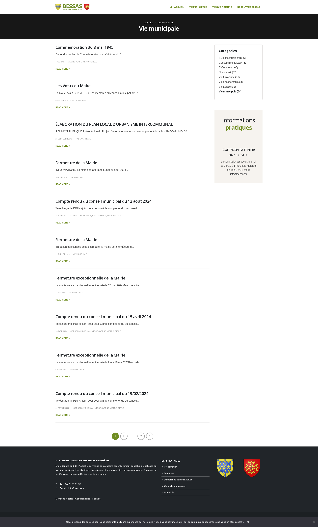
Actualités (169, 492)
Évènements (226, 67)
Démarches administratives (178, 479)
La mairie (169, 473)
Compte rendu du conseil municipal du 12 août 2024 (103, 201)
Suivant (149, 436)
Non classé (225, 72)
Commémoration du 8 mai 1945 (84, 47)
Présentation (170, 466)
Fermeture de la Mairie (76, 162)
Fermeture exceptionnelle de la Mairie (90, 278)
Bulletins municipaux (230, 57)
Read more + (62, 69)
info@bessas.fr (238, 174)
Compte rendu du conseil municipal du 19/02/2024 (101, 393)
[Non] (314, 522)
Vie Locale (225, 86)
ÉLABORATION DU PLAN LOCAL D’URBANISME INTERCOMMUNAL (114, 124)
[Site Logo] (72, 7)
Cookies (96, 498)
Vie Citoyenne (75, 62)
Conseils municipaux (81, 216)
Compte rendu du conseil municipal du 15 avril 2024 (103, 316)
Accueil (179, 7)
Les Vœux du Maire (73, 85)
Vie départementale (230, 82)
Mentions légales (64, 498)
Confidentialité (82, 498)
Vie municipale (90, 62)
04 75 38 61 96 (73, 484)
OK (248, 522)
